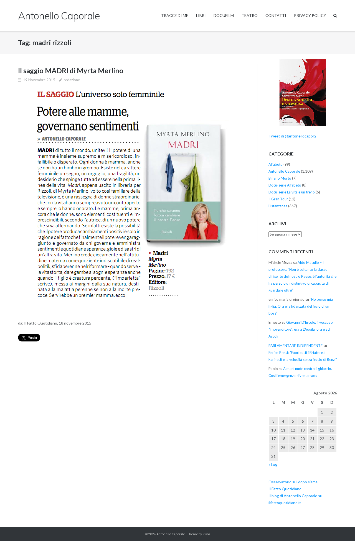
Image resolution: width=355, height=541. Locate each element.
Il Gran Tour (278, 199)
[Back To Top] (341, 527)
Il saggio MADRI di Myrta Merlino (70, 70)
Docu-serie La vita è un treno (291, 192)
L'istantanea (277, 206)
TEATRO (250, 15)
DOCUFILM (224, 15)
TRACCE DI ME (174, 15)
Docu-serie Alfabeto (284, 185)
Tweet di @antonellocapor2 (292, 136)
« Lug (272, 464)
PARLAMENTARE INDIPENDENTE (295, 345)
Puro (206, 534)
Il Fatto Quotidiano (284, 488)
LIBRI (201, 15)
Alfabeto (275, 164)
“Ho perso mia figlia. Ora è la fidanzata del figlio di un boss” (300, 306)
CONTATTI (275, 15)
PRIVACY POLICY (310, 15)
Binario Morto (279, 178)
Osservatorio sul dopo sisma (293, 481)
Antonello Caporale (284, 171)
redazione (72, 80)
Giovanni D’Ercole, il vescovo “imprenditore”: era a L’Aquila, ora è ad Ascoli (300, 329)
